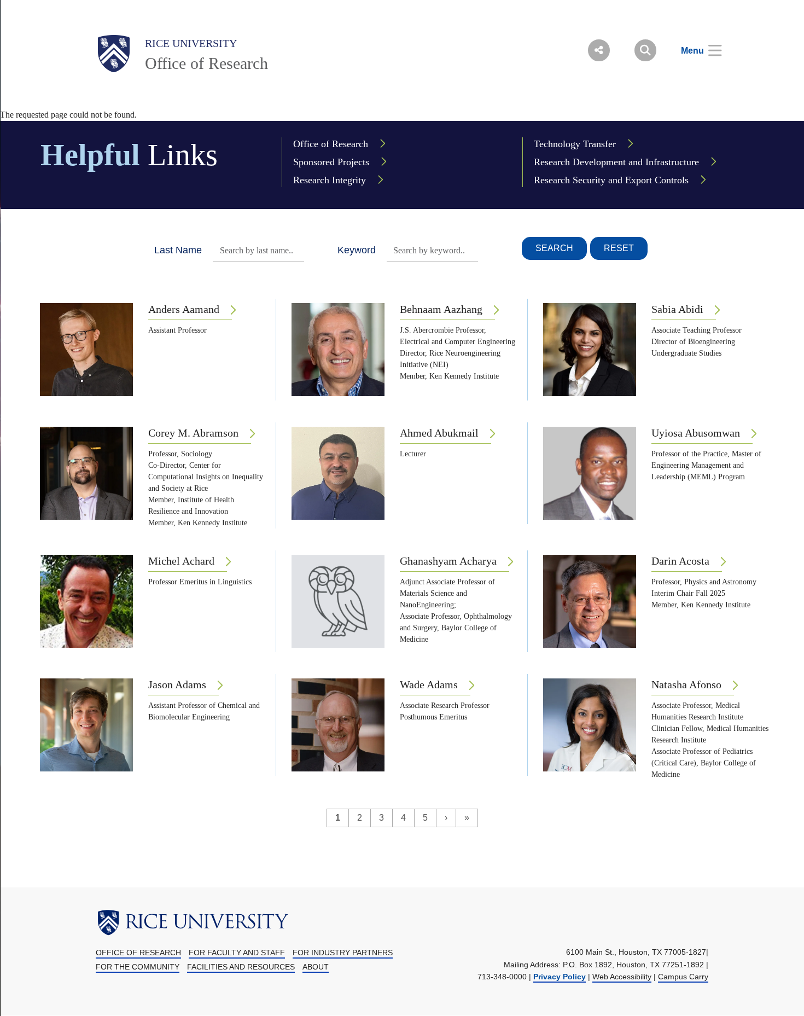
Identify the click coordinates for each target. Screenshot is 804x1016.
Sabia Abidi (677, 309)
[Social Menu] (599, 50)
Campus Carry (683, 976)
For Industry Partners (343, 952)
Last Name (178, 250)
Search (554, 248)
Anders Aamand (183, 309)
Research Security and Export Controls (611, 180)
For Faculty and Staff (237, 952)
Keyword (356, 250)
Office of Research (206, 63)
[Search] (645, 50)
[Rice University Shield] (114, 53)
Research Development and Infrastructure (616, 161)
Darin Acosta (680, 561)
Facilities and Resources (241, 966)
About (315, 966)
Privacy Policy (559, 976)
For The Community (137, 966)
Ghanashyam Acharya (448, 561)
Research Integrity (329, 180)
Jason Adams (177, 684)
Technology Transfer (575, 143)
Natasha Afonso (686, 684)
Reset (619, 248)
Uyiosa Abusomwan (695, 433)
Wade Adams (429, 684)
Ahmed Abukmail (439, 433)
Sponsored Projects (331, 161)
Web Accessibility (621, 976)
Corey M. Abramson (193, 433)
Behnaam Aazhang (441, 309)
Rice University (191, 43)
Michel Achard (181, 561)
